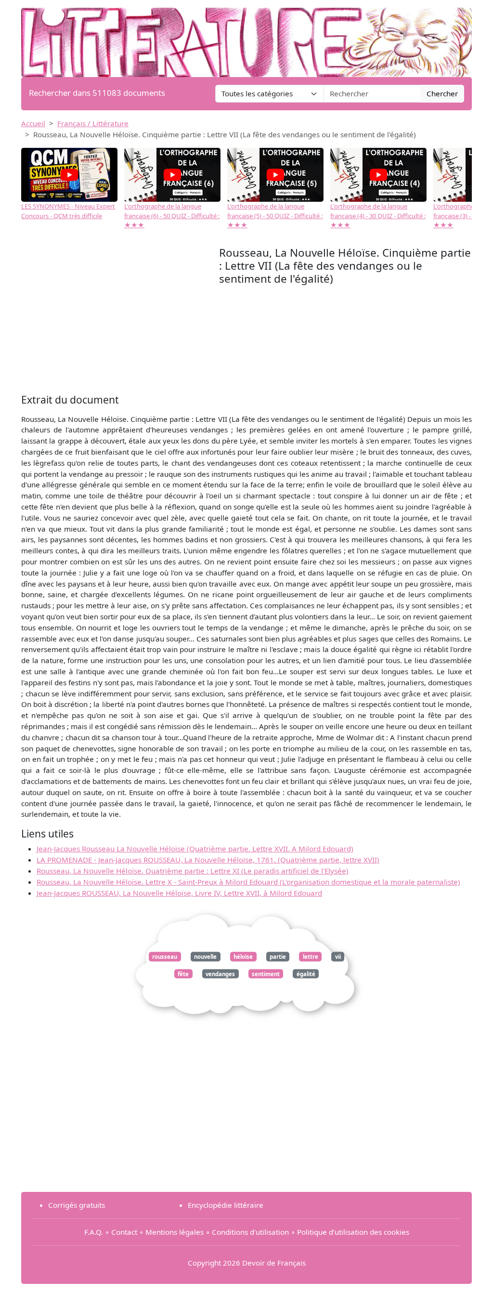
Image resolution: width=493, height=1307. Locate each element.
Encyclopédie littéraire (225, 1205)
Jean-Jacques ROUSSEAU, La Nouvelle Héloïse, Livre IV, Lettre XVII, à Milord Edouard (179, 893)
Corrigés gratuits (76, 1205)
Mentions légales (174, 1232)
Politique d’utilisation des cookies (353, 1232)
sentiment (266, 973)
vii (338, 956)
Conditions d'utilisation (250, 1232)
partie (278, 956)
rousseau (164, 956)
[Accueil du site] (246, 37)
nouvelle (205, 956)
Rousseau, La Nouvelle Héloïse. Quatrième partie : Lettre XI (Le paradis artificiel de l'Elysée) (193, 871)
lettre (310, 956)
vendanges (220, 973)
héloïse (243, 956)
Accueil (33, 123)
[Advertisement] (120, 318)
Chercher (442, 93)
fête (183, 973)
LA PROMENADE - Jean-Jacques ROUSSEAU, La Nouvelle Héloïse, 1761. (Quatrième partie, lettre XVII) (208, 859)
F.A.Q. (93, 1232)
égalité (306, 973)
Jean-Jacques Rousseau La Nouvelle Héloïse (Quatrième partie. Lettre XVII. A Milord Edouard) (195, 848)
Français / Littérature (93, 123)
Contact (124, 1232)
